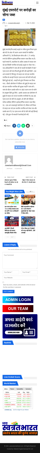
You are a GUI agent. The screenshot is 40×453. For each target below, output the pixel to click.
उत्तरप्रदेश (7, 195)
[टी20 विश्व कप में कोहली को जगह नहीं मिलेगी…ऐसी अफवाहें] (28, 221)
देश (3, 19)
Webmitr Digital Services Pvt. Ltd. (23, 449)
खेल (6, 217)
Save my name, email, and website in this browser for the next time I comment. (19, 286)
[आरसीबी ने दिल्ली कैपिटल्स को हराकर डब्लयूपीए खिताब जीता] (12, 221)
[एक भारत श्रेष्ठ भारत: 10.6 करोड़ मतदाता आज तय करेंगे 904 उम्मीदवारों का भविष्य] (12, 200)
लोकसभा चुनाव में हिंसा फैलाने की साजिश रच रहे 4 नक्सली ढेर (11, 182)
